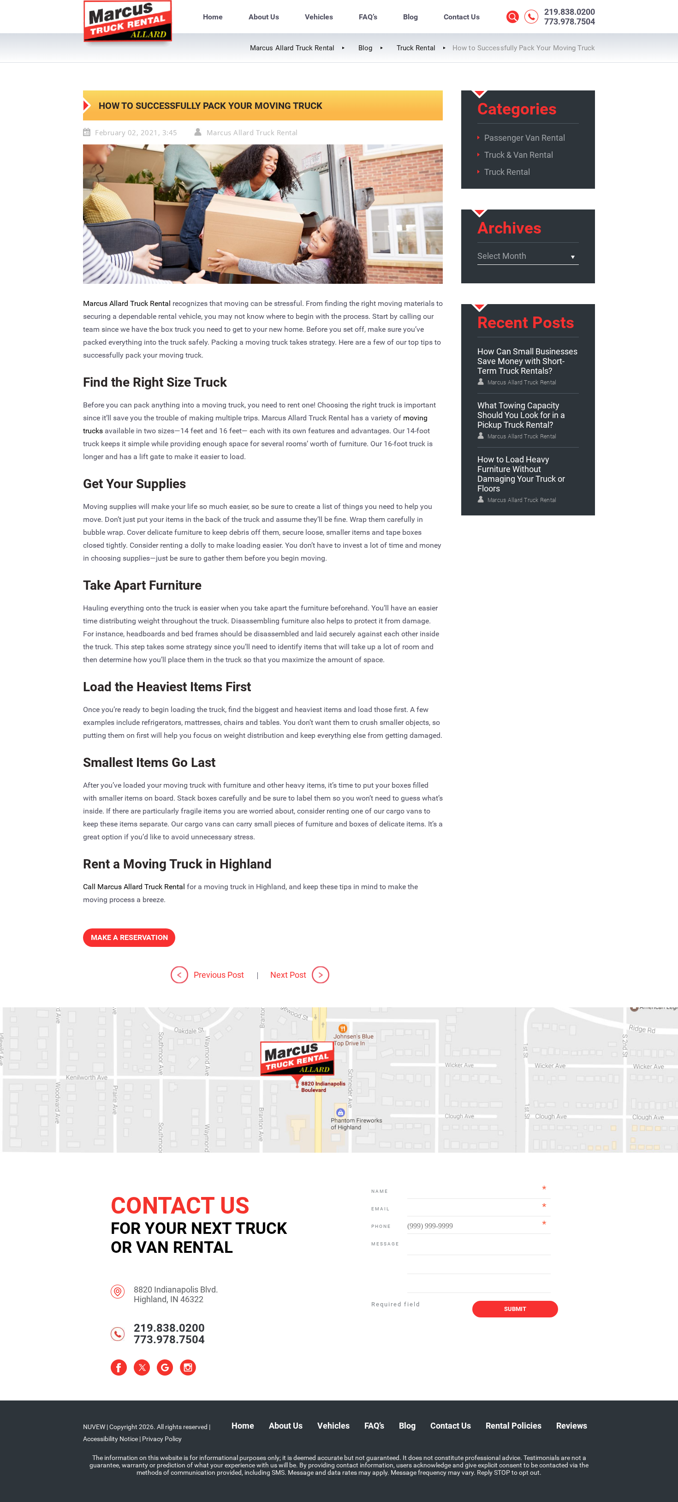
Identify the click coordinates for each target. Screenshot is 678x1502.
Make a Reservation (129, 937)
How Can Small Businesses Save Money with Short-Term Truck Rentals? (527, 361)
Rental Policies (513, 1425)
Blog (410, 16)
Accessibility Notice (110, 1438)
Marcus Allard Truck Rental (252, 132)
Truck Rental (507, 172)
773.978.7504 (569, 21)
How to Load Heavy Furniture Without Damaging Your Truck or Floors (521, 474)
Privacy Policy (162, 1438)
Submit (515, 1308)
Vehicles (319, 16)
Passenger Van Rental (524, 138)
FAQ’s (368, 16)
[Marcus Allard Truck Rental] (127, 46)
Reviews (571, 1425)
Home (213, 16)
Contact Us (462, 16)
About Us (264, 16)
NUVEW (94, 1426)
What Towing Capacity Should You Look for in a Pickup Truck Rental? (521, 415)
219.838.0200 (569, 12)
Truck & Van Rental (518, 155)
